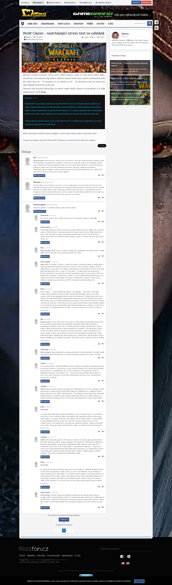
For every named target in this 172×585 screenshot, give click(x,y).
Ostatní (100, 23)
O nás (110, 23)
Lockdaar (43, 386)
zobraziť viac (45, 310)
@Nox (42, 264)
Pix (34, 158)
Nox (41, 248)
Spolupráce (67, 555)
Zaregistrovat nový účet (64, 525)
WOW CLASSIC (64, 23)
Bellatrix (28, 37)
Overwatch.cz (86, 3)
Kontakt (41, 555)
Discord (76, 140)
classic (86, 37)
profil (120, 45)
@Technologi (44, 495)
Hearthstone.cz (54, 3)
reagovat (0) (40, 175)
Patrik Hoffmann (61, 560)
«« (56, 530)
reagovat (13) (40, 211)
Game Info (32, 23)
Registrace (146, 2)
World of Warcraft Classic (34, 40)
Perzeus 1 (37, 182)
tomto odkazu (130, 43)
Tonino (42, 363)
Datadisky (78, 23)
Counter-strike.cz (104, 3)
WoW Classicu (66, 75)
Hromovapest (39, 205)
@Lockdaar (44, 409)
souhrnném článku (68, 133)
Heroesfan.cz (71, 3)
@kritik (42, 389)
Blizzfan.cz (25, 3)
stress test (100, 37)
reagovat (45, 222)
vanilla (92, 37)
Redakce (31, 555)
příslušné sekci (90, 133)
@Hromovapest (38, 160)
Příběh (90, 23)
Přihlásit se (136, 2)
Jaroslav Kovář (34, 560)
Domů (22, 555)
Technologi (44, 215)
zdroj (34, 98)
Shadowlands (47, 23)
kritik (42, 289)
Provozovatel (53, 555)
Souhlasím (139, 581)
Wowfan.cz (39, 3)
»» (71, 530)
